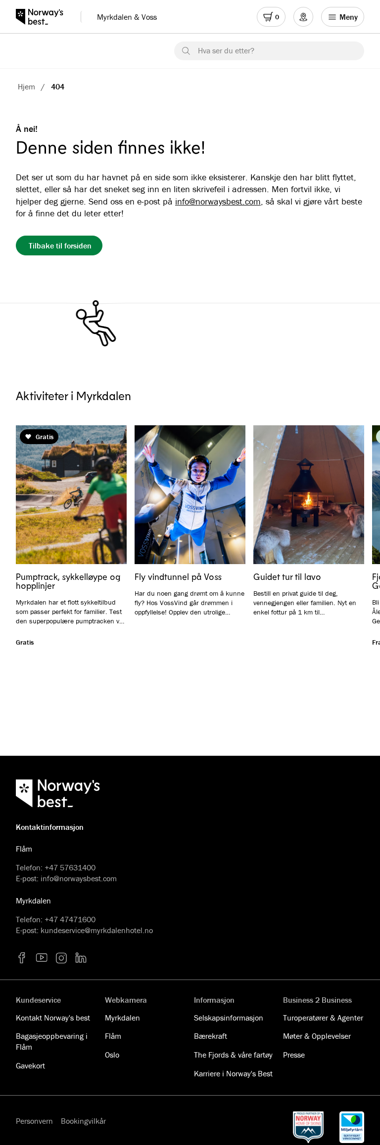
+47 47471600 (70, 919)
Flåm (113, 1036)
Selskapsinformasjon (228, 1017)
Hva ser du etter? (226, 50)
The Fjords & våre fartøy (233, 1055)
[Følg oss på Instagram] (61, 958)
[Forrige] (38, 495)
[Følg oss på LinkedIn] (81, 958)
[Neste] (342, 495)
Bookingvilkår (83, 1121)
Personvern (34, 1121)
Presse (294, 1055)
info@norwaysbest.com (218, 201)
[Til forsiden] (44, 17)
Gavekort (30, 1065)
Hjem (26, 86)
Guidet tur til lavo (287, 576)
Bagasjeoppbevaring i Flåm (52, 1041)
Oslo (112, 1055)
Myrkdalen (122, 1017)
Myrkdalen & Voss (127, 17)
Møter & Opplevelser (317, 1036)
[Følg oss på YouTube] (42, 958)
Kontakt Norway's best (53, 1017)
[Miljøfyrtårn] (351, 1127)
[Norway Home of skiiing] (308, 1127)
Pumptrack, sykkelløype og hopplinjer (68, 581)
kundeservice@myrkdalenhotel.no (97, 930)
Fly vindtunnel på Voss (178, 576)
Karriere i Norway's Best (233, 1073)
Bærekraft (210, 1036)
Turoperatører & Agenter (323, 1017)
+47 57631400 (70, 867)
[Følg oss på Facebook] (22, 958)
